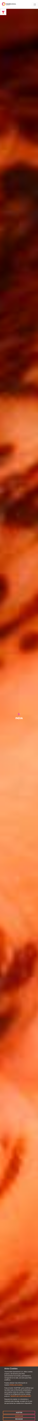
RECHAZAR (19, 1419)
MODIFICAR (19, 1416)
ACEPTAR (19, 1412)
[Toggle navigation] (20, 3)
